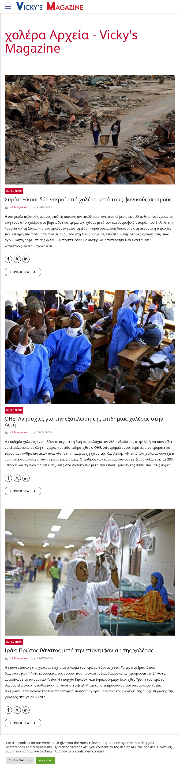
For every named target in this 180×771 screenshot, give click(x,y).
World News (14, 191)
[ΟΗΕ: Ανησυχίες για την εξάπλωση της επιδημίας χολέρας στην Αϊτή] (90, 347)
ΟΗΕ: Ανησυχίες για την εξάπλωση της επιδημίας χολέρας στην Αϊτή (84, 421)
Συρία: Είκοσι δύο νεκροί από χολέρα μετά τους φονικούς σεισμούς (88, 199)
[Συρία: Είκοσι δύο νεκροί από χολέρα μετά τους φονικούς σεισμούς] (90, 129)
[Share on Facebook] (8, 259)
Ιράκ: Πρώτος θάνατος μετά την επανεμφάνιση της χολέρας (79, 650)
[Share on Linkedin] (26, 259)
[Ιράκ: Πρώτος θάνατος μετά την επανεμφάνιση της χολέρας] (90, 572)
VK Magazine (18, 207)
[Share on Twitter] (17, 259)
